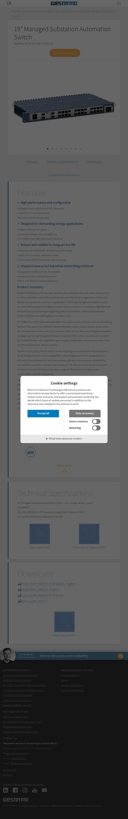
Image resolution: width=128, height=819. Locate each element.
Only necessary (85, 413)
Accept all (43, 413)
